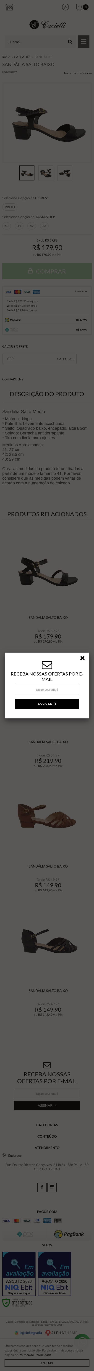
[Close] (84, 659)
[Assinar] (47, 704)
